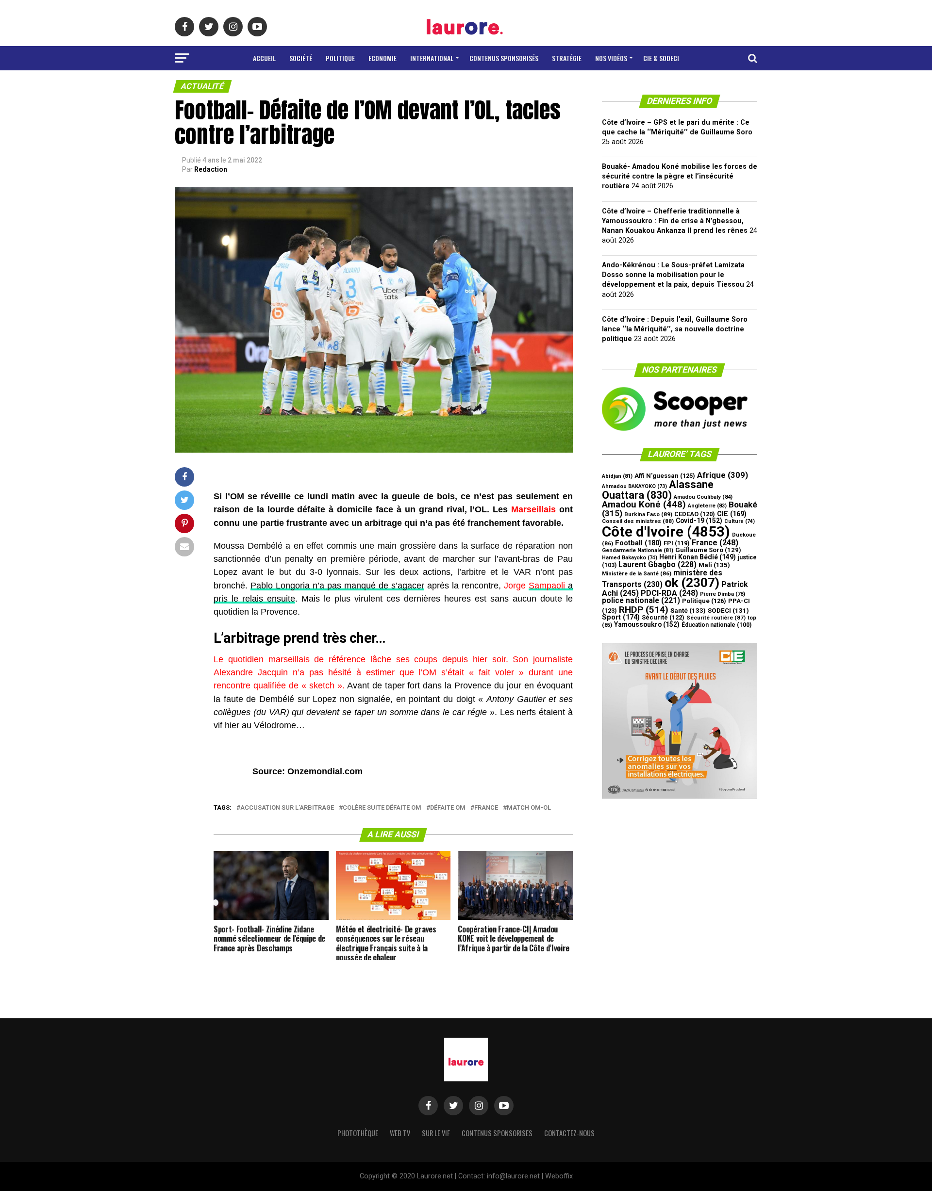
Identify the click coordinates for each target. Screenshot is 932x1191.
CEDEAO (694, 514)
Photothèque (357, 1133)
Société (300, 58)
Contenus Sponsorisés (503, 58)
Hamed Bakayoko (629, 558)
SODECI (728, 610)
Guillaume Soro (708, 550)
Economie (382, 58)
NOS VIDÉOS (611, 58)
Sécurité (663, 617)
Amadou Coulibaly (703, 497)
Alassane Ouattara (658, 489)
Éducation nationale (716, 624)
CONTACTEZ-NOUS (569, 1133)
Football (638, 542)
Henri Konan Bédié (697, 557)
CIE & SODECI (661, 58)
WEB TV (400, 1133)
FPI (677, 543)
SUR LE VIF (436, 1133)
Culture (739, 521)
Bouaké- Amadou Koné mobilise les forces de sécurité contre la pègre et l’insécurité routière (679, 176)
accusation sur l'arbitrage (287, 808)
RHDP (643, 609)
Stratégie (567, 58)
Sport (621, 617)
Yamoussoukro (647, 624)
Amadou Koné (644, 504)
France (486, 808)
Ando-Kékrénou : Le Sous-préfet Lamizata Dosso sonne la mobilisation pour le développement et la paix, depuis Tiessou (673, 275)
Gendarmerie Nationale (637, 550)
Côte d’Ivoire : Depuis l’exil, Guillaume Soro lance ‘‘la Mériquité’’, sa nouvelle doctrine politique (675, 329)
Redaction (210, 169)
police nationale (641, 600)
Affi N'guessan (664, 475)
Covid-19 (699, 520)
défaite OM (448, 808)
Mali (714, 565)
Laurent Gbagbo (657, 564)
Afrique (722, 475)
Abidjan (617, 476)
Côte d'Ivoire (666, 531)
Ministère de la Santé (636, 573)
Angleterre (707, 506)
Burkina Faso (648, 514)
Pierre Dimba (722, 594)
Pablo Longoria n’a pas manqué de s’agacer (337, 585)
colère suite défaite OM (382, 808)
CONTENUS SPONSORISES (497, 1133)
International (431, 58)
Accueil (264, 58)
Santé (688, 610)
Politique (340, 58)
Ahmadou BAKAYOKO (634, 486)
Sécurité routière (716, 617)
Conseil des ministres (638, 521)
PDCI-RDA (669, 593)
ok (692, 582)
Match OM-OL (529, 808)
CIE (732, 514)
